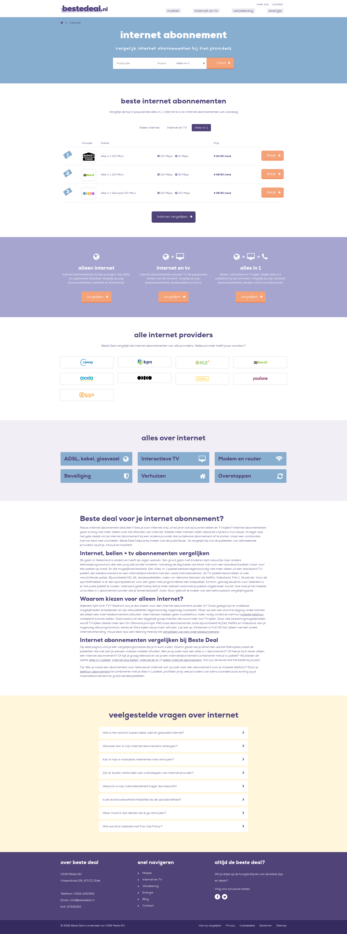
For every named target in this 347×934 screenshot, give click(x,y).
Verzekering (150, 886)
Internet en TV (152, 879)
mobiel (173, 10)
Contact (147, 905)
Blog (145, 899)
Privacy (230, 925)
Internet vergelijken (172, 216)
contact (277, 4)
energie (275, 10)
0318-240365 (84, 893)
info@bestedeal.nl (82, 900)
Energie (147, 892)
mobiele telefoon (252, 614)
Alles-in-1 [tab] (201, 127)
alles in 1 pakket (99, 660)
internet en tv (206, 10)
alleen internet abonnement (182, 660)
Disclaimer (265, 925)
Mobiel (147, 873)
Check (221, 63)
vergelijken (95, 297)
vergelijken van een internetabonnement (191, 632)
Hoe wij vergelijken (210, 925)
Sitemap (281, 925)
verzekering (243, 10)
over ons (263, 4)
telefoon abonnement (95, 671)
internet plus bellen (125, 660)
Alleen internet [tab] (149, 127)
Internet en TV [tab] (177, 127)
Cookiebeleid (247, 925)
